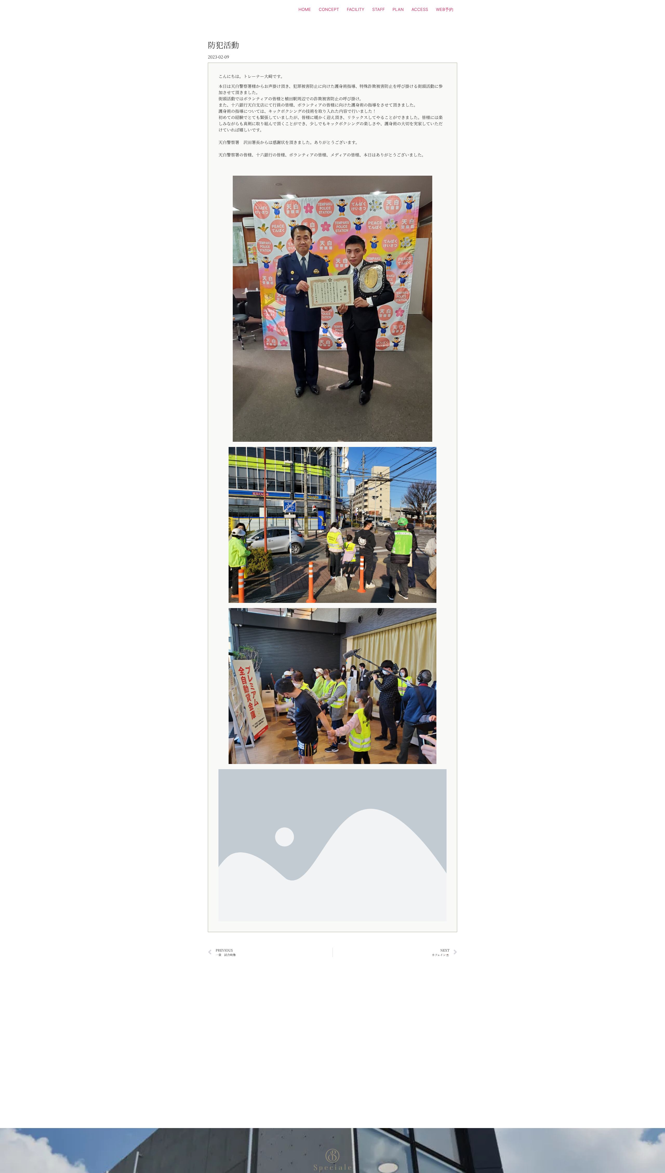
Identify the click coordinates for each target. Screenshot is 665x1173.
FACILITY (355, 9)
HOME (304, 9)
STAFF (378, 9)
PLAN (398, 9)
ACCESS (419, 9)
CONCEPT (329, 9)
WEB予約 (444, 9)
